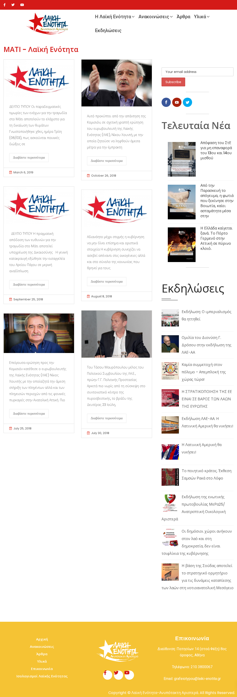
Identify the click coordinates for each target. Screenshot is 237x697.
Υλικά (200, 16)
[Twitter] (13, 5)
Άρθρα (183, 16)
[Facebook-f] (107, 675)
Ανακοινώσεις (153, 16)
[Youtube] (22, 5)
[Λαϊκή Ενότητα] (48, 23)
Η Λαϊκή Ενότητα (113, 16)
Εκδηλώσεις (108, 30)
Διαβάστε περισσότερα (29, 157)
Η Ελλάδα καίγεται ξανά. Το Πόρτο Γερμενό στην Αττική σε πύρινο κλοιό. (216, 238)
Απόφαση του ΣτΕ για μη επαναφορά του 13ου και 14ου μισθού (216, 150)
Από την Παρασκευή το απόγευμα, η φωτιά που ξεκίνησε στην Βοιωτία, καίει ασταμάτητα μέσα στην (217, 201)
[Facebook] (4, 5)
